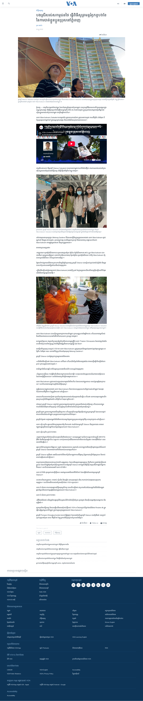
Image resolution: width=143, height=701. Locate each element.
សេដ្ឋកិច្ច (42, 614)
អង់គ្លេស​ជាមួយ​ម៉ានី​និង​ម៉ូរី (14, 637)
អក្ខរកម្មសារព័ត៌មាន (110, 610)
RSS (106, 648)
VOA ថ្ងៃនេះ (10, 592)
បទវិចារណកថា (109, 626)
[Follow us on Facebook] (73, 585)
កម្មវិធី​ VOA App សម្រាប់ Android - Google (53, 684)
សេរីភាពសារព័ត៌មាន (110, 614)
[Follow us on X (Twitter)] (78, 585)
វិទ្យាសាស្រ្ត (75, 614)
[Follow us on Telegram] (93, 585)
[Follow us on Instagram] (88, 585)
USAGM (9, 670)
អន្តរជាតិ (9, 614)
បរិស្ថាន (74, 610)
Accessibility (76, 670)
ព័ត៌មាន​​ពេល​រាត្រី (43, 588)
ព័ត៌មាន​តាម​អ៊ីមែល (77, 648)
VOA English (44, 670)
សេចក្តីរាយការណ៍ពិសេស (79, 626)
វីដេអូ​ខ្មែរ (9, 584)
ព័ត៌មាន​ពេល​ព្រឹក (43, 584)
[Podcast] (103, 585)
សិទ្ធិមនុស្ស (43, 618)
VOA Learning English (79, 637)
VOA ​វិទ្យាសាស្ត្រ (11, 596)
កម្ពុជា (8, 610)
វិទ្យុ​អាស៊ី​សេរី (75, 674)
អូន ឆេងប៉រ (39, 25)
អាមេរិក (9, 618)
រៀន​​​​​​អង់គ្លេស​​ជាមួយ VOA (47, 637)
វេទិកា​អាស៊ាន (42, 599)
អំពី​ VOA (9, 659)
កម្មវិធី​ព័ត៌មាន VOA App (14, 648)
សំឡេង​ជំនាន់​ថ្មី (43, 596)
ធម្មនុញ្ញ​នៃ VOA (44, 659)
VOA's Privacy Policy (46, 674)
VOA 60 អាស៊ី (11, 599)
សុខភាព (42, 622)
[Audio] (118, 3)
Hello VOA (42, 592)
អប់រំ (41, 626)
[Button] (103, 35)
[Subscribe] (108, 585)
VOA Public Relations (14, 674)
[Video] (125, 3)
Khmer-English (110, 622)
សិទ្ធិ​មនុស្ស (39, 10)
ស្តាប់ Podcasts (44, 648)
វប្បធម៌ (74, 618)
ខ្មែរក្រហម (75, 622)
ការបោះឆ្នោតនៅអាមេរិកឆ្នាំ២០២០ (114, 618)
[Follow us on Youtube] (83, 585)
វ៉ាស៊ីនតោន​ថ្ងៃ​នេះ (11, 588)
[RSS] (98, 585)
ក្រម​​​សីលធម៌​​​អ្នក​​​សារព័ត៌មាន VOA (81, 659)
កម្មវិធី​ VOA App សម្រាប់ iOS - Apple (18, 684)
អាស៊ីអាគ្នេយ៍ (10, 626)
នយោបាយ (43, 610)
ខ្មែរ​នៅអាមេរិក (11, 622)
